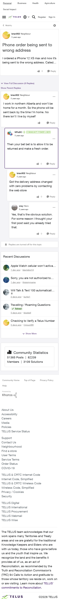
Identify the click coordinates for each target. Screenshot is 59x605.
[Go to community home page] (15, 17)
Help (4, 385)
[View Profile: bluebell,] (6, 307)
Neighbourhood (12, 446)
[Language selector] (26, 17)
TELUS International (14, 507)
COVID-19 (8, 468)
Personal (7, 3)
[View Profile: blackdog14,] (6, 268)
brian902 (15, 33)
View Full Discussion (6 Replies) (19, 83)
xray (21, 206)
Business (22, 3)
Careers (6, 418)
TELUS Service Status (16, 431)
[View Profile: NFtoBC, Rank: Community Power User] (10, 134)
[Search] (34, 17)
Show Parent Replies (11, 88)
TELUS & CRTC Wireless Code (21, 483)
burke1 (27, 296)
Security (7, 496)
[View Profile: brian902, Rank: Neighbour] (6, 35)
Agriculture (50, 3)
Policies (6, 427)
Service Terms (10, 459)
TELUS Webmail (12, 515)
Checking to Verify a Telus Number (33, 320)
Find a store (9, 451)
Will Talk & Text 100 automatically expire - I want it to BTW (32, 290)
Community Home (11, 380)
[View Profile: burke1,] (6, 292)
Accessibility (9, 414)
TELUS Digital (10, 503)
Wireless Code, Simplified (18, 487)
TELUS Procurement (15, 511)
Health (35, 3)
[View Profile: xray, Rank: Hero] (14, 207)
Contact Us (9, 442)
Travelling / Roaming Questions (31, 304)
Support (7, 438)
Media (5, 422)
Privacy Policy (46, 380)
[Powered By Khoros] (29, 394)
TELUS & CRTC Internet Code (21, 474)
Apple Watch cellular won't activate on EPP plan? (33, 266)
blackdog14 (28, 270)
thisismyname (29, 282)
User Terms (9, 455)
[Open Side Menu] (4, 17)
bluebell (27, 312)
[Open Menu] (54, 25)
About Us (8, 409)
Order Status (10, 463)
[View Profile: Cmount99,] (6, 323)
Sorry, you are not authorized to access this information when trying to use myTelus (31, 278)
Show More (31, 333)
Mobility (8, 25)
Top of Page (29, 380)
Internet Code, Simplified (17, 479)
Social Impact (9, 9)
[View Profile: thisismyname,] (6, 280)
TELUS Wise (10, 520)
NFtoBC (18, 132)
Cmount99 (29, 325)
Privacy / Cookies (13, 492)
